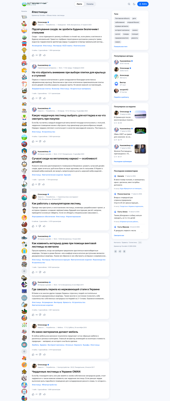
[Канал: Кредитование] (24, 171)
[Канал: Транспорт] (24, 44)
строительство (49, 132)
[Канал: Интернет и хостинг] (24, 298)
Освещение (62, 25)
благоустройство (50, 385)
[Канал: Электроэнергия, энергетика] (24, 50)
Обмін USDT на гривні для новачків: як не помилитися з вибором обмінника (123, 135)
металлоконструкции (61, 260)
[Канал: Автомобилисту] (24, 97)
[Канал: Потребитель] (24, 24)
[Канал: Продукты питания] (24, 124)
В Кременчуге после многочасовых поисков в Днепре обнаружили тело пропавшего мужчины (124, 118)
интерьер (58, 46)
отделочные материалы (81, 89)
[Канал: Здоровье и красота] (24, 284)
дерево (44, 345)
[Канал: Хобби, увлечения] (24, 351)
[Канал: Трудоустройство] (24, 64)
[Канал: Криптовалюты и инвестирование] (24, 371)
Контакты (117, 242)
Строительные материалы (47, 68)
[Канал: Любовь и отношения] (24, 365)
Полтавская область (122, 18)
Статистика (133, 242)
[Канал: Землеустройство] (24, 137)
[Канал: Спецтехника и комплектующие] (24, 278)
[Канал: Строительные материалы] (24, 224)
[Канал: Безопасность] (24, 117)
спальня (69, 345)
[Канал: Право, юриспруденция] (24, 191)
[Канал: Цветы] (24, 325)
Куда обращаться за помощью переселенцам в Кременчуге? (127, 190)
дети (134, 18)
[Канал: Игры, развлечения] (24, 30)
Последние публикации (123, 161)
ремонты (67, 302)
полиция (135, 34)
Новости (41, 25)
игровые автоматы (121, 26)
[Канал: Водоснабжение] (24, 77)
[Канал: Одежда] (24, 177)
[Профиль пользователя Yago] (34, 23)
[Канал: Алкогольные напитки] (24, 204)
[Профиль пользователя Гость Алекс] (115, 211)
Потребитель (50, 25)
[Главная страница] (34, 4)
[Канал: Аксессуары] (24, 331)
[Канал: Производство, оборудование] (24, 164)
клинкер (56, 89)
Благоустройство (64, 367)
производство (99, 260)
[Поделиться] (44, 55)
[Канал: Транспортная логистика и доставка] (24, 244)
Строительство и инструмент (68, 197)
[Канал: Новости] (24, 17)
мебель (36, 345)
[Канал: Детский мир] (24, 318)
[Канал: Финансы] (24, 304)
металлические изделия (53, 175)
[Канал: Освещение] (24, 211)
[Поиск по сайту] (129, 4)
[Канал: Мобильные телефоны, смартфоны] (24, 251)
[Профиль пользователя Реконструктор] (115, 194)
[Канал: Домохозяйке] (24, 338)
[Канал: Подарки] (24, 345)
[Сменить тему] (134, 4)
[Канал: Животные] (24, 151)
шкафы (87, 345)
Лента (79, 4)
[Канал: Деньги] (24, 131)
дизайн (68, 175)
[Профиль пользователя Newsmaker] (34, 66)
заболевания (119, 22)
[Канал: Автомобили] (24, 144)
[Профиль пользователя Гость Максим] (115, 227)
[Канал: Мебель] (24, 231)
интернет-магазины (57, 345)
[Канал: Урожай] (24, 311)
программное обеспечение (44, 217)
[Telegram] (120, 251)
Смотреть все (119, 235)
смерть (117, 42)
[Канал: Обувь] (24, 238)
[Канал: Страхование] (24, 264)
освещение (37, 46)
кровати (78, 345)
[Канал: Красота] (24, 258)
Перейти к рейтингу (121, 97)
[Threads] (124, 251)
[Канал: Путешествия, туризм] (24, 197)
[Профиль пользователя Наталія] (115, 176)
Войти (144, 4)
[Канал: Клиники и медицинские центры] (24, 391)
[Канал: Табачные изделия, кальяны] (24, 218)
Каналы (90, 4)
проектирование (74, 217)
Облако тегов (51, 15)
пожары (126, 34)
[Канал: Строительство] (24, 84)
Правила (125, 242)
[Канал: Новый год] (24, 271)
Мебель (60, 327)
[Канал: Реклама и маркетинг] (24, 358)
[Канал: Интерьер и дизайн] (24, 378)
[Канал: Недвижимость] (24, 104)
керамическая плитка (42, 89)
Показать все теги (120, 46)
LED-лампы (68, 46)
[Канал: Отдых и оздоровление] (24, 110)
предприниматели (121, 38)
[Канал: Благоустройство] (24, 37)
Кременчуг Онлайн (38, 15)
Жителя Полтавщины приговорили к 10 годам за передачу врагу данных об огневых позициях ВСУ (123, 152)
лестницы (48, 46)
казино (135, 30)
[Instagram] (115, 251)
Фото (60, 68)
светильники (79, 46)
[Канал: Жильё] (24, 157)
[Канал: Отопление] (24, 57)
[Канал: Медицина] (24, 70)
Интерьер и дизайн (44, 154)
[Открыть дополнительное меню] (140, 242)
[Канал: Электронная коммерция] (24, 291)
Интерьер (61, 111)
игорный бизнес (133, 22)
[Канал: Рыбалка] (24, 184)
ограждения (48, 302)
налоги (117, 34)
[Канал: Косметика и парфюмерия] (24, 385)
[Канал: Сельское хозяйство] (24, 90)
